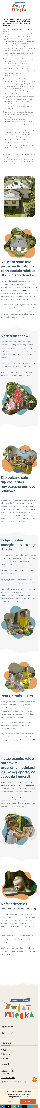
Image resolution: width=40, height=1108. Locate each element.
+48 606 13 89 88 (8, 1077)
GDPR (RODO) (23, 1097)
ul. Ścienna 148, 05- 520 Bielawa (8, 1072)
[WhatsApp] (13, 1106)
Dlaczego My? (7, 1033)
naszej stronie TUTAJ (22, 737)
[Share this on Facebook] (2, 1106)
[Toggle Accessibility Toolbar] (34, 1092)
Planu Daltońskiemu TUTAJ (26, 740)
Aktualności (6, 1050)
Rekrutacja (6, 1054)
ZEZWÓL (27, 1101)
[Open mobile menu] (4, 7)
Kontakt (4, 1058)
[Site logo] (19, 6)
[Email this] (24, 1106)
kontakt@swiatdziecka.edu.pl (14, 1082)
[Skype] (30, 1106)
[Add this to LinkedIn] (19, 1106)
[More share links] (35, 1106)
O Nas (3, 1037)
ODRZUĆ (10, 1101)
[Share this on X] (8, 1106)
